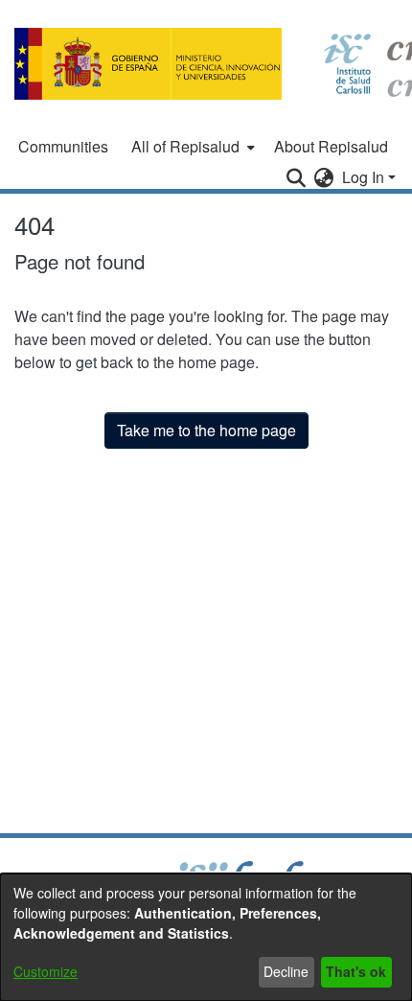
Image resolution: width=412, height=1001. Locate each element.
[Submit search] (297, 177)
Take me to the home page (206, 430)
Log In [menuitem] (363, 177)
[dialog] (206, 937)
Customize (45, 971)
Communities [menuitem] (63, 146)
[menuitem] (191, 146)
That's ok (356, 971)
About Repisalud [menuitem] (331, 146)
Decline (286, 971)
